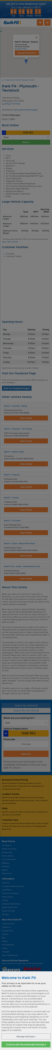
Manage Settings (25, 1036)
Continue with (25, 1044)
